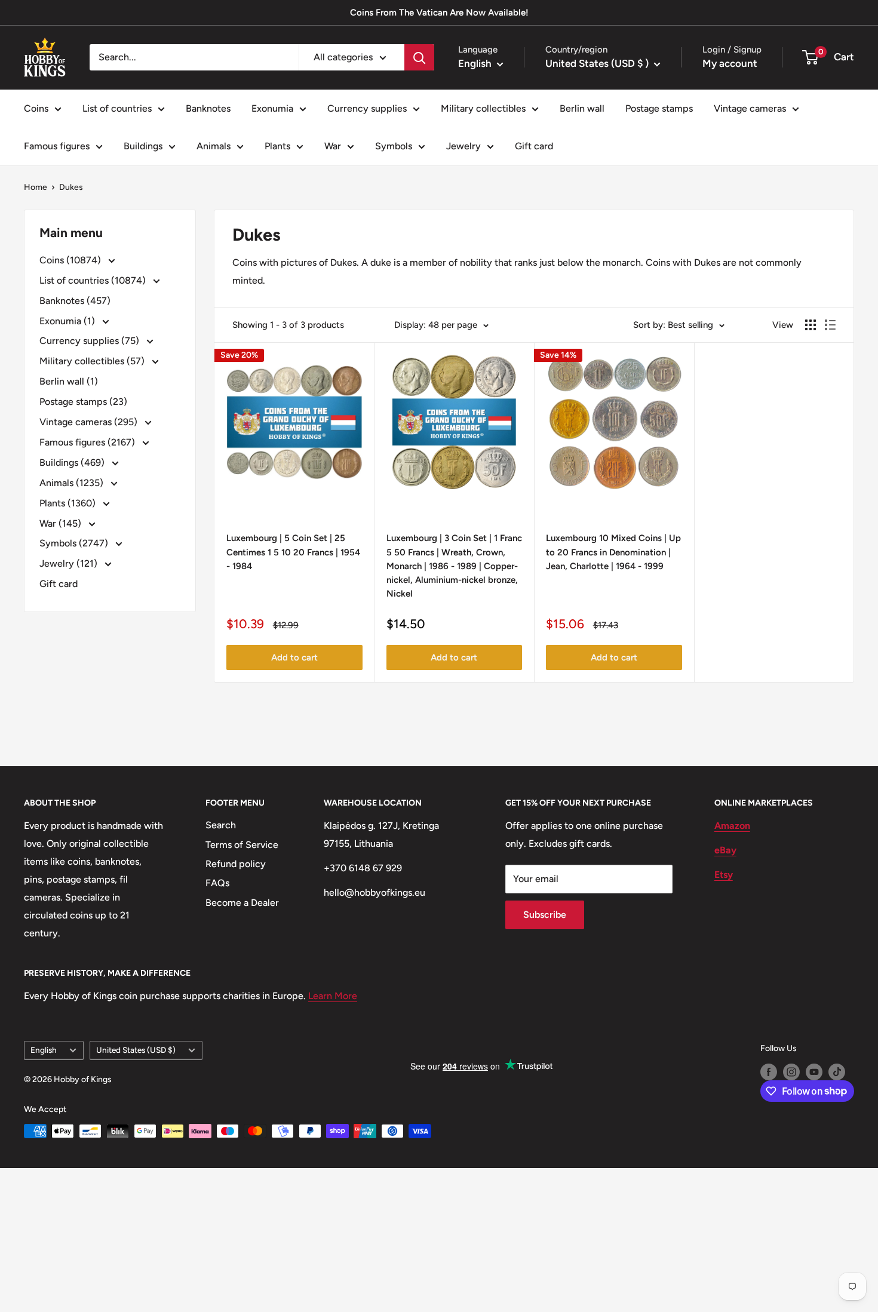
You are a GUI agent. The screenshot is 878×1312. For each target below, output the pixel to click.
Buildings (143, 146)
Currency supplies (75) (90, 340)
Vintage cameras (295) (89, 422)
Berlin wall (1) (68, 381)
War (332, 146)
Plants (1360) (68, 503)
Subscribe (544, 914)
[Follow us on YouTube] (814, 1072)
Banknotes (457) (74, 300)
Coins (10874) (71, 260)
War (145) (61, 523)
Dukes (71, 187)
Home (35, 187)
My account (729, 63)
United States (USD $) (136, 1050)
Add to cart (294, 657)
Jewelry (463, 146)
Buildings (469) (73, 462)
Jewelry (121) (69, 563)
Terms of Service (241, 844)
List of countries (117, 108)
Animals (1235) (72, 482)
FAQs (217, 883)
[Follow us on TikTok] (836, 1072)
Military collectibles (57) (93, 361)
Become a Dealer (242, 902)
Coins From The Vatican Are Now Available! (439, 12)
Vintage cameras (750, 108)
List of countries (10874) (93, 280)
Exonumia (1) (68, 321)
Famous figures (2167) (88, 442)
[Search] (419, 57)
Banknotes (208, 108)
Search (220, 825)
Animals (214, 146)
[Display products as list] (830, 324)
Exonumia (272, 108)
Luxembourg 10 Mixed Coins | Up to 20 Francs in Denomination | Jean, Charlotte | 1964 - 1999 (613, 552)
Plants (277, 146)
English (43, 1050)
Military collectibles (483, 108)
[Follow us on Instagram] (791, 1072)
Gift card (534, 146)
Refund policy (235, 863)
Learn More (332, 995)
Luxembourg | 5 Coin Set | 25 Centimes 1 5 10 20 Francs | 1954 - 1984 (293, 552)
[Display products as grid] (810, 324)
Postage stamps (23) (83, 401)
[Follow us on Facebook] (768, 1072)
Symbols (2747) (74, 543)
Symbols (393, 146)
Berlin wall (582, 108)
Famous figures (57, 146)
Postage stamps (659, 108)
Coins (36, 108)
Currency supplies (367, 108)
